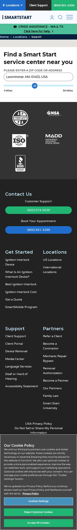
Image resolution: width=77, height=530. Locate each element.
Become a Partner (56, 380)
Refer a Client (52, 336)
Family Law (50, 396)
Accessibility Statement (21, 386)
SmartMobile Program (21, 307)
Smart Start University (51, 405)
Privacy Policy (31, 493)
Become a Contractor (51, 346)
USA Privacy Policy (38, 424)
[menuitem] (52, 18)
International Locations (52, 269)
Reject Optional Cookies (38, 512)
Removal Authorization (52, 371)
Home (4, 37)
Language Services (18, 366)
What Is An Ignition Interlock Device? (18, 274)
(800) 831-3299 (64, 5)
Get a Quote (13, 299)
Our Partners (52, 388)
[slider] (35, 86)
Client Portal (14, 344)
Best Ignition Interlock (20, 284)
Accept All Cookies (38, 522)
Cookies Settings (38, 501)
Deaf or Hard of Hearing (16, 376)
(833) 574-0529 (38, 210)
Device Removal (16, 351)
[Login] (52, 18)
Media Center (14, 359)
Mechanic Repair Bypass (55, 358)
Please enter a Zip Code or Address (33, 70)
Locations (12, 5)
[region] (38, 482)
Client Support (38, 5)
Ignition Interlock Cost (21, 292)
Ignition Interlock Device (17, 262)
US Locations (52, 260)
